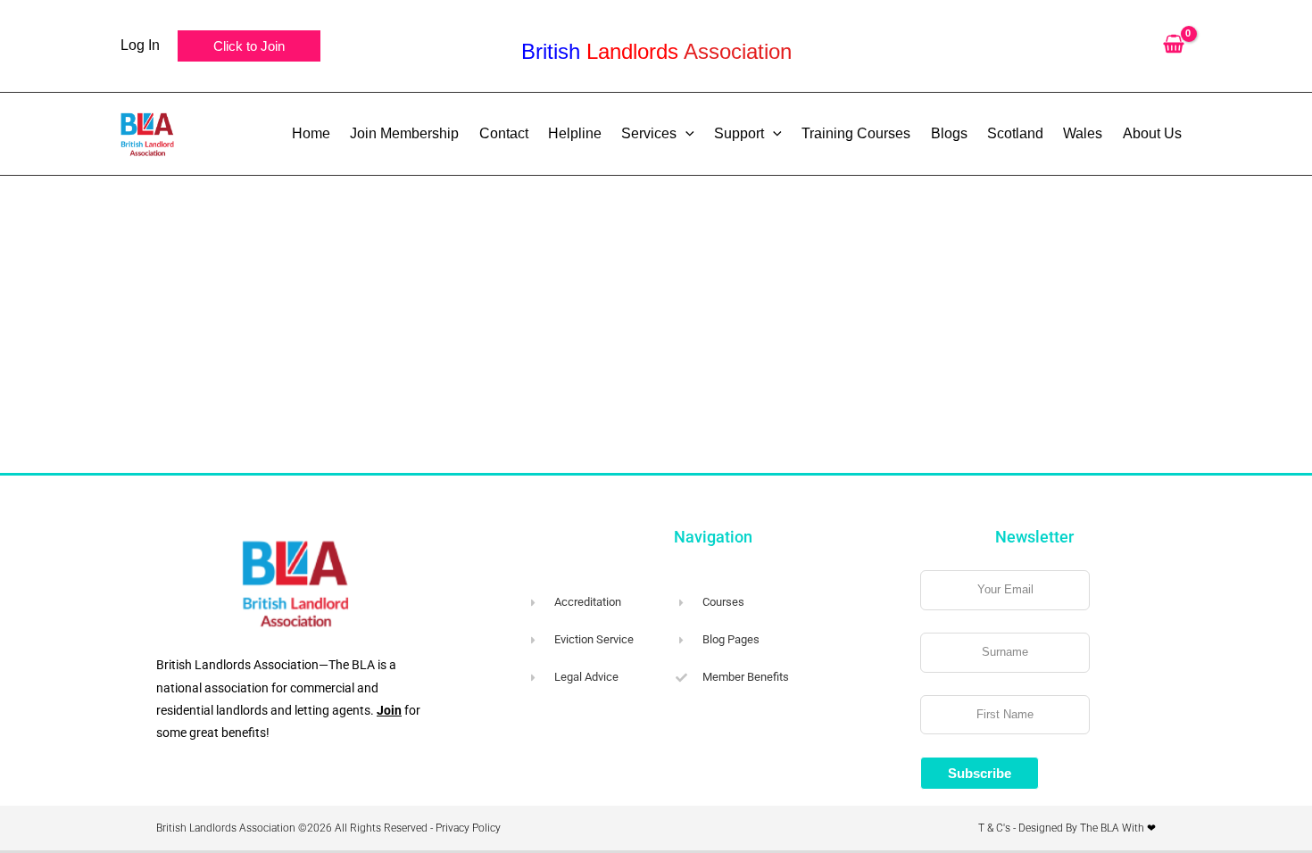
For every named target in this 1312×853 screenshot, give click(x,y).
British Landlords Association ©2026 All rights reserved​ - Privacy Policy (328, 828)
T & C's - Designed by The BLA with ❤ (1067, 828)
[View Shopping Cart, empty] (1173, 46)
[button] (249, 46)
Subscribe (979, 773)
